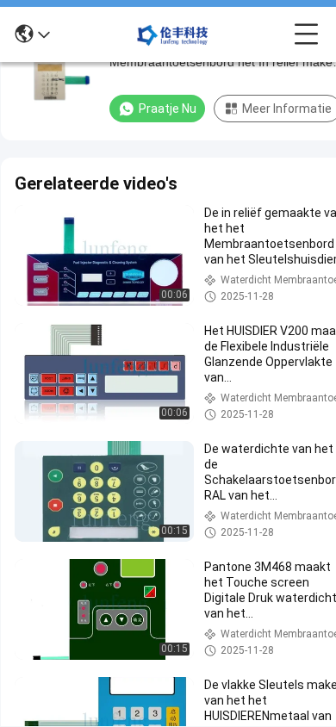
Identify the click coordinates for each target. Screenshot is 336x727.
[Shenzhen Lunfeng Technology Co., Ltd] (172, 34)
